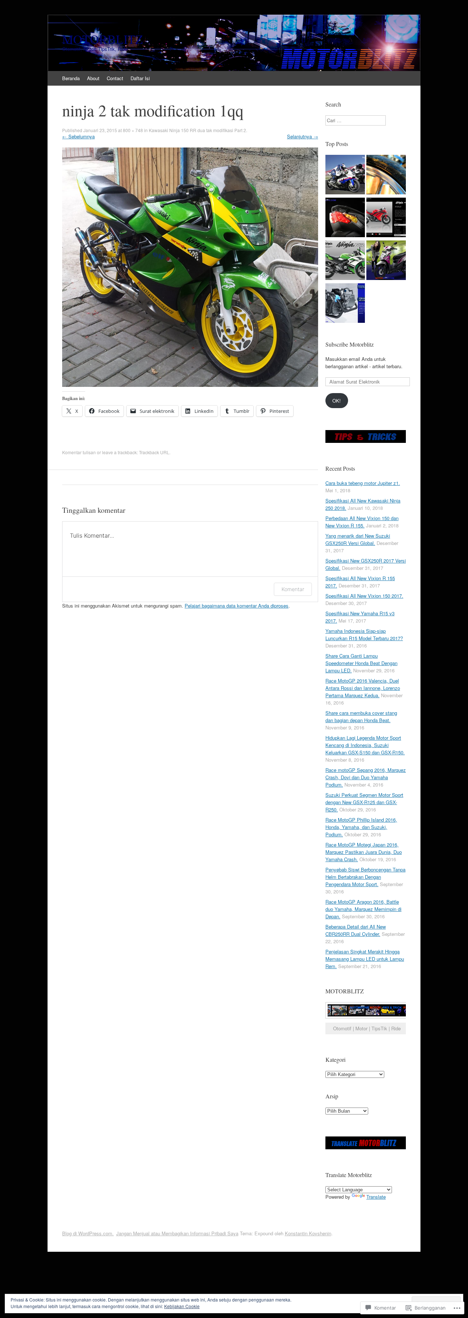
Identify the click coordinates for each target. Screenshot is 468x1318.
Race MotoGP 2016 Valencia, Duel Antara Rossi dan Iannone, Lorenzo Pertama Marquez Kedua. (362, 688)
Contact (115, 78)
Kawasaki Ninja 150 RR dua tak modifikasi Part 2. (198, 130)
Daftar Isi (140, 78)
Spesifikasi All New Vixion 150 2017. (364, 595)
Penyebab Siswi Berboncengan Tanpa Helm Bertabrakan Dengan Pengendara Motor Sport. (365, 877)
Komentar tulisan (79, 452)
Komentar (293, 589)
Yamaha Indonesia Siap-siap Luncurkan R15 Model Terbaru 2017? (364, 634)
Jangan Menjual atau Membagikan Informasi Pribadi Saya (177, 1233)
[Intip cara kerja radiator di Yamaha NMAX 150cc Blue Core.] (345, 304)
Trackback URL (154, 452)
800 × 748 (133, 130)
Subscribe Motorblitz (349, 344)
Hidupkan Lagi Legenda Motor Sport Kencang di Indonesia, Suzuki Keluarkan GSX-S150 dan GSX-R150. (365, 745)
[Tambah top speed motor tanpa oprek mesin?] (345, 175)
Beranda (71, 78)
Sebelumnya (78, 136)
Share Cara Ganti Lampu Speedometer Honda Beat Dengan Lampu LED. (361, 663)
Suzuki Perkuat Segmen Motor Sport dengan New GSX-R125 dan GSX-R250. (364, 802)
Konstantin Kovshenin (308, 1233)
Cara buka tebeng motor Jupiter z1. (362, 482)
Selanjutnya (302, 136)
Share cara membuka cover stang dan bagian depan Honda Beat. (361, 716)
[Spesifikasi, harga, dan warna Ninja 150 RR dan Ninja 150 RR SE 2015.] (345, 261)
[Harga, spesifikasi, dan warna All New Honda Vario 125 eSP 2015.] (345, 218)
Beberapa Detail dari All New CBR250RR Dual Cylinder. (355, 930)
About (93, 78)
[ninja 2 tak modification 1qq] (190, 384)
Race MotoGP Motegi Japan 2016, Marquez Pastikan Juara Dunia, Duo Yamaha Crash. (363, 852)
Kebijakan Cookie (182, 1306)
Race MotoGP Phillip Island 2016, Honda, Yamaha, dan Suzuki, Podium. (361, 827)
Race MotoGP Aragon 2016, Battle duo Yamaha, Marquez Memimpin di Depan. (363, 909)
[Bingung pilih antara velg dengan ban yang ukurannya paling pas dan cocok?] (386, 175)
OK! (336, 400)
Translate (376, 1196)
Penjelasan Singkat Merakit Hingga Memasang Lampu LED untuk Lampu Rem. (364, 959)
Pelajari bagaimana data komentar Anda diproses (236, 605)
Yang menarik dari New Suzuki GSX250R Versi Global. (357, 539)
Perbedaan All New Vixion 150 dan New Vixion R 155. (362, 522)
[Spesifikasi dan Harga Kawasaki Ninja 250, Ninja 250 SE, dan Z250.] (386, 218)
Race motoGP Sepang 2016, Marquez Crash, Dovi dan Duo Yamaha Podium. (365, 777)
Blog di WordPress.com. (88, 1233)
